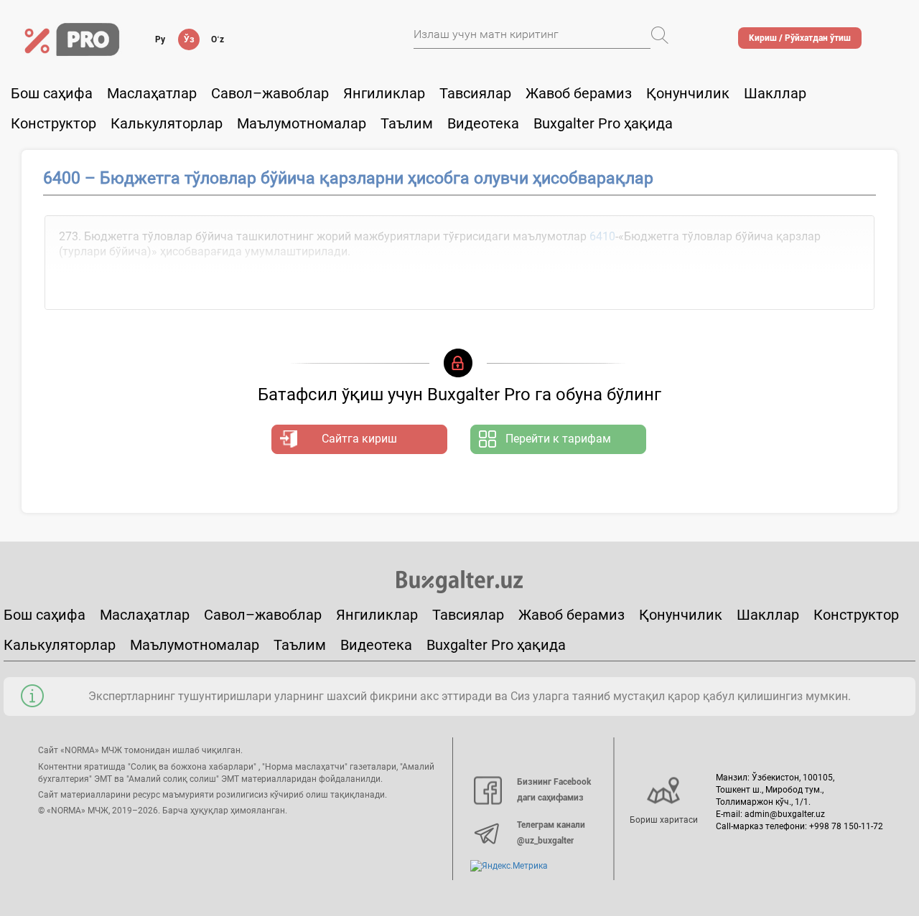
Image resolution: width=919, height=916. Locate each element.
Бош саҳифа (52, 93)
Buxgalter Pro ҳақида (603, 123)
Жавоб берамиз (579, 93)
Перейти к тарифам (558, 438)
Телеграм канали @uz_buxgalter (551, 833)
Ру (160, 39)
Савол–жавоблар (270, 93)
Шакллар (775, 93)
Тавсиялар (475, 93)
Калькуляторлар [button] (167, 123)
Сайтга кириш (359, 438)
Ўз (189, 39)
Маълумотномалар (301, 123)
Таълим (300, 644)
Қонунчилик (687, 93)
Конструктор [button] (53, 123)
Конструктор (856, 614)
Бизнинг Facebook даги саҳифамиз (554, 790)
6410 (602, 236)
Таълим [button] (407, 123)
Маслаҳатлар (152, 93)
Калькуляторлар (60, 644)
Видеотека (483, 123)
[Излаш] (659, 35)
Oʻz (217, 39)
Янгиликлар (384, 93)
